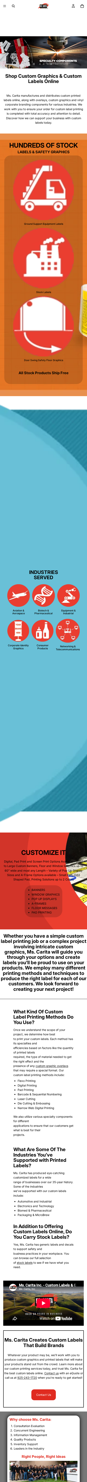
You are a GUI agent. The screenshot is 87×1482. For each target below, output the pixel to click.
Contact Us (43, 1394)
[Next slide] (80, 40)
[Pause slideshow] (34, 64)
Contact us (51, 1373)
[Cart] (82, 6)
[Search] (13, 6)
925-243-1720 (27, 1377)
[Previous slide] (6, 40)
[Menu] (4, 6)
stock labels (25, 1262)
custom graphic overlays (52, 1066)
